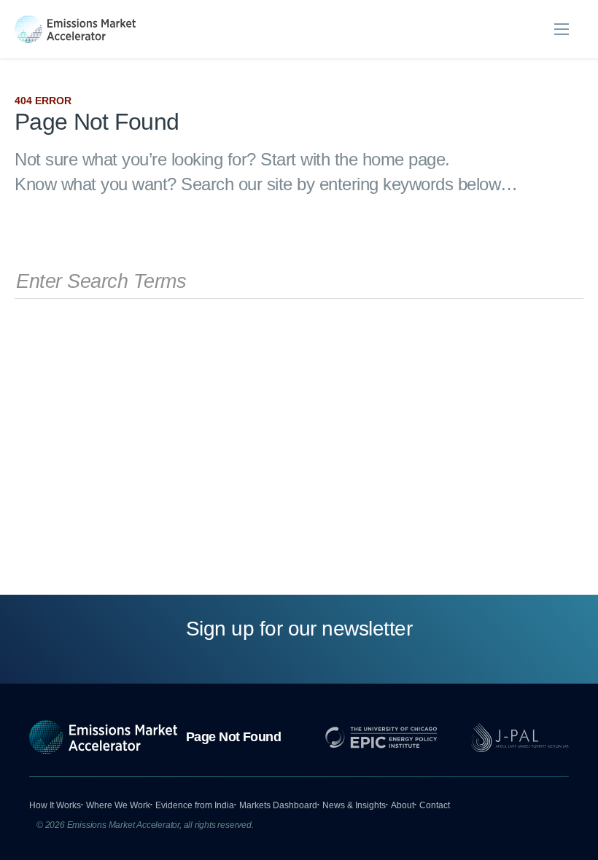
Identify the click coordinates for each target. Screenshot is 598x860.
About (402, 805)
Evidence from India (194, 805)
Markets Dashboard (278, 805)
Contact (434, 805)
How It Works (55, 805)
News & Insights (354, 805)
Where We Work (118, 805)
